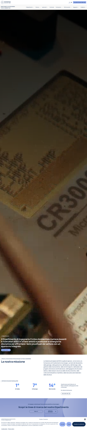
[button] (85, 419)
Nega (69, 424)
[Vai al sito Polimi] (6, 2)
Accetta (62, 424)
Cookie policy (4, 429)
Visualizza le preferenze (79, 424)
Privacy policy (11, 429)
